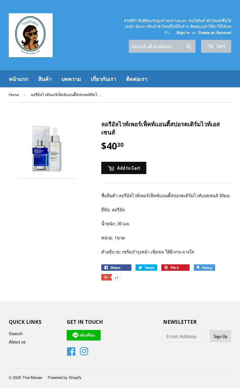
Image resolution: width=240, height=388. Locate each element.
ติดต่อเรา (137, 79)
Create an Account (214, 32)
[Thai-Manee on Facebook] (71, 353)
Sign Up (220, 336)
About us (17, 341)
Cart (220, 46)
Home (14, 94)
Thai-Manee (32, 377)
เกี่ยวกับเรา (103, 79)
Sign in (183, 32)
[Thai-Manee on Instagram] (84, 353)
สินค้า (45, 79)
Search (16, 333)
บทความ (71, 79)
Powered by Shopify (65, 377)
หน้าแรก (18, 79)
